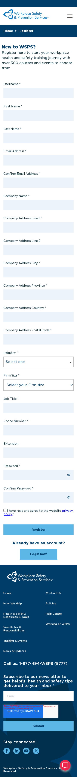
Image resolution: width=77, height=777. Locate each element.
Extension (10, 443)
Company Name (16, 196)
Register (26, 31)
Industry (10, 352)
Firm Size (11, 375)
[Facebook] (6, 751)
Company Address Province (25, 285)
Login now (38, 554)
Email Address (14, 151)
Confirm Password (18, 488)
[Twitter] (36, 751)
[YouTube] (26, 751)
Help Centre (54, 613)
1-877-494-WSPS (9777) (43, 663)
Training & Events (15, 640)
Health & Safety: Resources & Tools (16, 615)
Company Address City (21, 263)
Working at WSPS (58, 624)
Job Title (11, 399)
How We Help (12, 603)
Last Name (12, 129)
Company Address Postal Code (27, 330)
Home (8, 31)
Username (11, 84)
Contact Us (53, 593)
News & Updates (14, 651)
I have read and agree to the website (38, 512)
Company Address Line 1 (22, 218)
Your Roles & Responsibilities (14, 629)
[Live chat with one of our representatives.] (65, 765)
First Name (12, 106)
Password (11, 466)
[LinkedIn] (16, 751)
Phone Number (15, 421)
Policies (51, 603)
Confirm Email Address (21, 173)
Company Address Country (24, 308)
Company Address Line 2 (21, 240)
